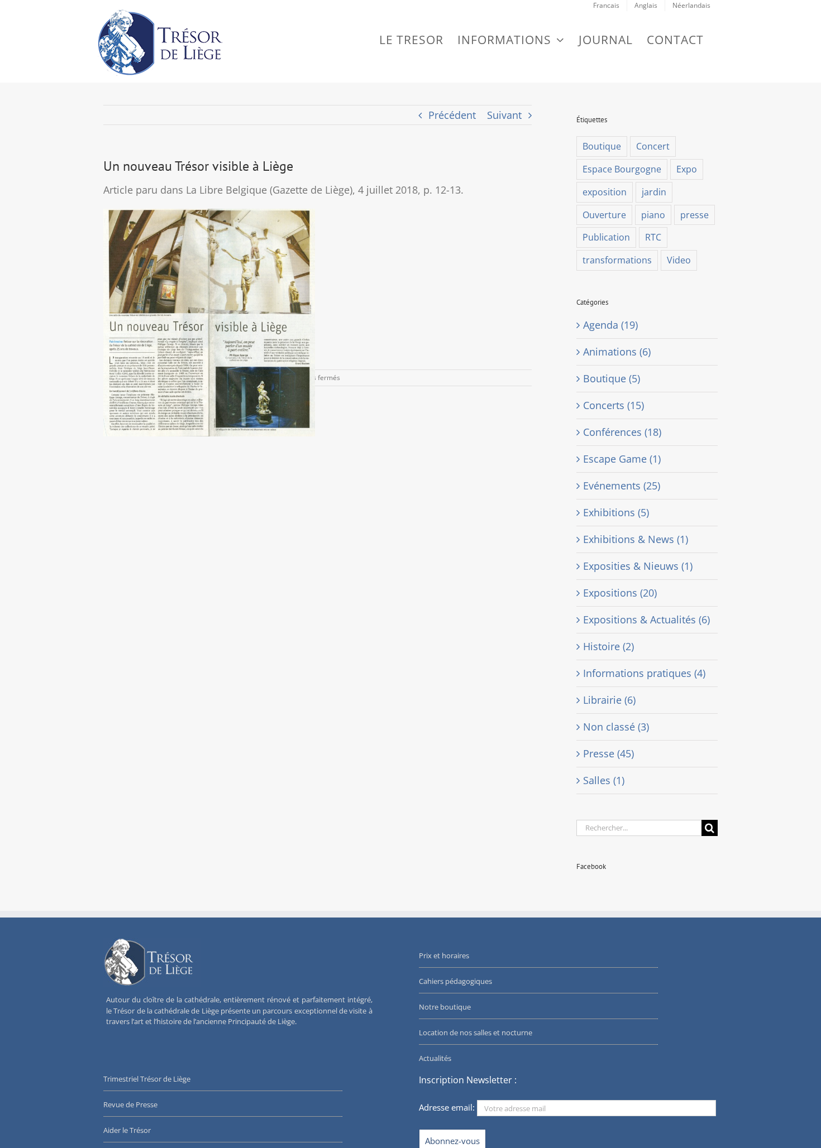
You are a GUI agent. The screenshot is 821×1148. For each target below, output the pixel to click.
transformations (617, 260)
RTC (653, 237)
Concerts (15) (613, 405)
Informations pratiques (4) (644, 673)
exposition (605, 192)
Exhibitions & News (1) (635, 539)
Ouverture (604, 215)
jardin (654, 192)
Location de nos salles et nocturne (475, 1032)
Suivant (504, 115)
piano (653, 215)
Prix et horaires (444, 955)
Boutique (602, 146)
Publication (606, 237)
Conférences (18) (622, 432)
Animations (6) (617, 351)
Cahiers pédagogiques (455, 981)
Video (679, 260)
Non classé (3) (616, 726)
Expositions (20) (620, 592)
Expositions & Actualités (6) (646, 619)
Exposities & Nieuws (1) (638, 566)
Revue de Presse (130, 1104)
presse (694, 215)
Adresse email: (448, 1107)
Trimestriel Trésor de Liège (146, 1079)
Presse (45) (608, 753)
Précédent (452, 115)
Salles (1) (603, 780)
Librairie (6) (609, 700)
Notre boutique (445, 1007)
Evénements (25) (621, 485)
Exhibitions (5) (616, 512)
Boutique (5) (611, 378)
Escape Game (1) (622, 458)
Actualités (435, 1058)
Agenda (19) (610, 325)
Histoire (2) (608, 646)
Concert (653, 146)
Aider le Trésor (127, 1130)
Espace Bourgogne (622, 169)
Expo (686, 169)
